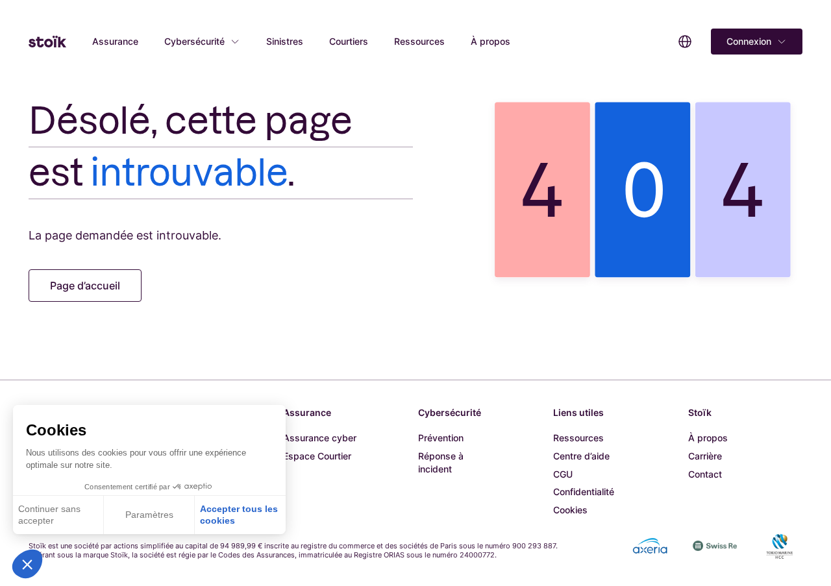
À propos (490, 41)
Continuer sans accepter (49, 515)
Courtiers (348, 41)
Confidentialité (583, 491)
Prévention (441, 437)
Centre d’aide (581, 455)
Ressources (419, 41)
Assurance (115, 41)
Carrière (705, 455)
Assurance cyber (319, 437)
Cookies (570, 509)
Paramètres (149, 514)
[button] (27, 564)
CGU (563, 474)
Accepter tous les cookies (239, 515)
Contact (705, 474)
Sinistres (284, 41)
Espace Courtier (317, 455)
